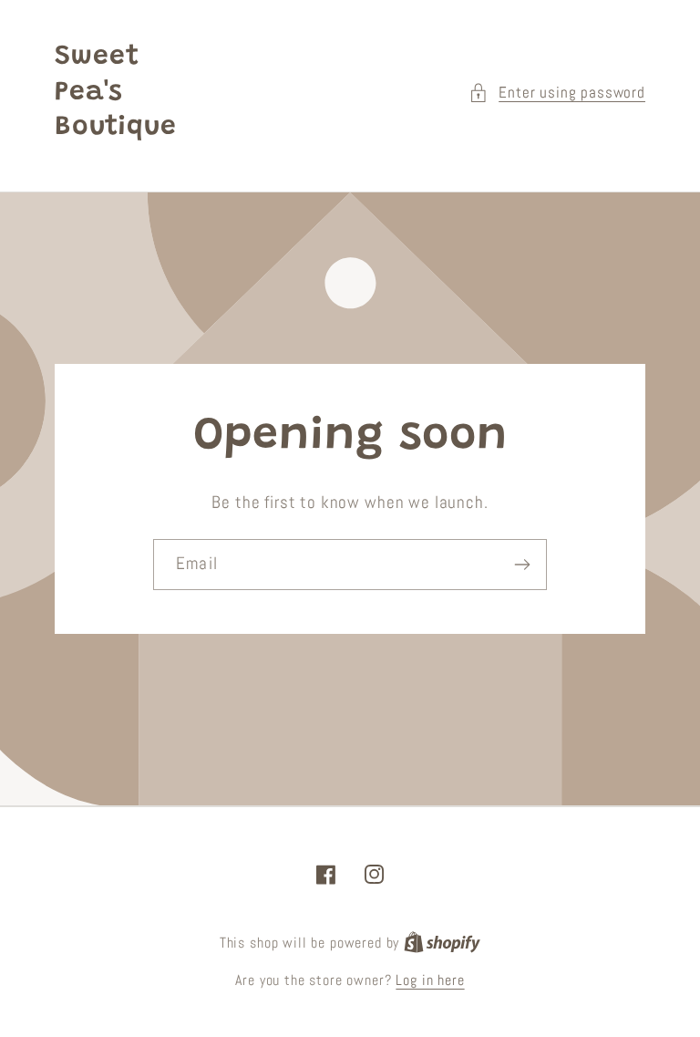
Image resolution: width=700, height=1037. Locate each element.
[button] (556, 93)
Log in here (430, 980)
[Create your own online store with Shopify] (442, 943)
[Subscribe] (522, 564)
